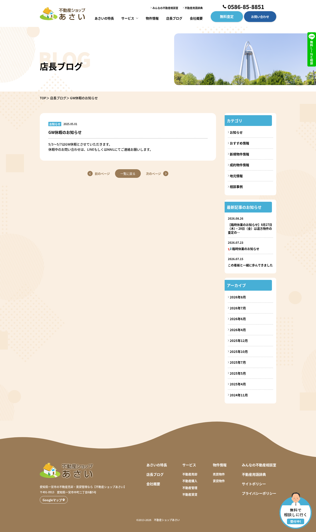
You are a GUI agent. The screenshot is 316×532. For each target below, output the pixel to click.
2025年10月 (239, 351)
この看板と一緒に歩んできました (250, 265)
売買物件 (219, 474)
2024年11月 (239, 395)
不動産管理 (189, 487)
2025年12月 (239, 340)
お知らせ (236, 132)
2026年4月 (238, 329)
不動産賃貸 (189, 494)
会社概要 (196, 18)
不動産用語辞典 (194, 8)
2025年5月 (238, 373)
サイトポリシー (254, 483)
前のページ (102, 173)
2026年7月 (238, 308)
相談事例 (236, 186)
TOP (43, 98)
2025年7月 (238, 362)
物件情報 (152, 18)
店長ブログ (174, 18)
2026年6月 (238, 318)
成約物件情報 (239, 165)
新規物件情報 (239, 154)
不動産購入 (189, 481)
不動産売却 (189, 474)
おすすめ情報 (239, 143)
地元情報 (236, 176)
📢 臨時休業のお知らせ (243, 249)
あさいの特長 (104, 18)
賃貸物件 (219, 481)
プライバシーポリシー (259, 493)
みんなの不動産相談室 (165, 8)
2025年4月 (238, 384)
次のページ (153, 173)
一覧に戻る (127, 173)
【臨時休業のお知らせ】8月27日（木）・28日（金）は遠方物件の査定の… (250, 228)
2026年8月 (238, 297)
